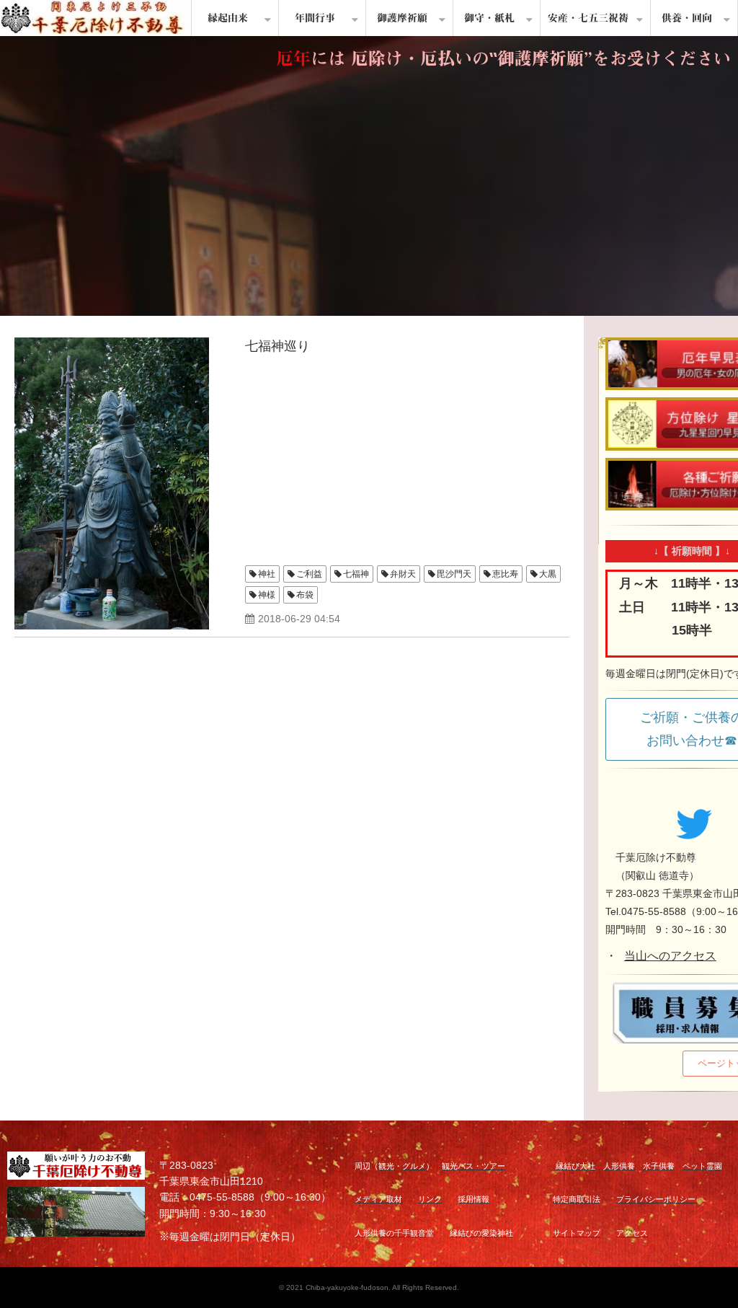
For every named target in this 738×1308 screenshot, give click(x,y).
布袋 (305, 595)
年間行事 (315, 18)
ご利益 (309, 574)
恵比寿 (505, 574)
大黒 (547, 574)
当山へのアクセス (670, 956)
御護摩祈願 (402, 18)
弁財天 (403, 574)
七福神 (356, 574)
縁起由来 (228, 18)
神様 (266, 595)
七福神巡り (277, 346)
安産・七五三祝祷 (588, 18)
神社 (266, 574)
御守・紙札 (489, 18)
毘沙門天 (454, 574)
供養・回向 (687, 18)
